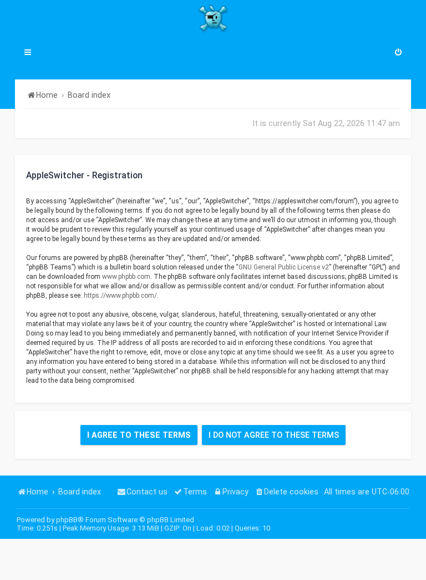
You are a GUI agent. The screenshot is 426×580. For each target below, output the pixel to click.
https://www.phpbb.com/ (120, 295)
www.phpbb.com (126, 277)
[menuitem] (398, 53)
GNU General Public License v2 (284, 267)
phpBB (67, 520)
